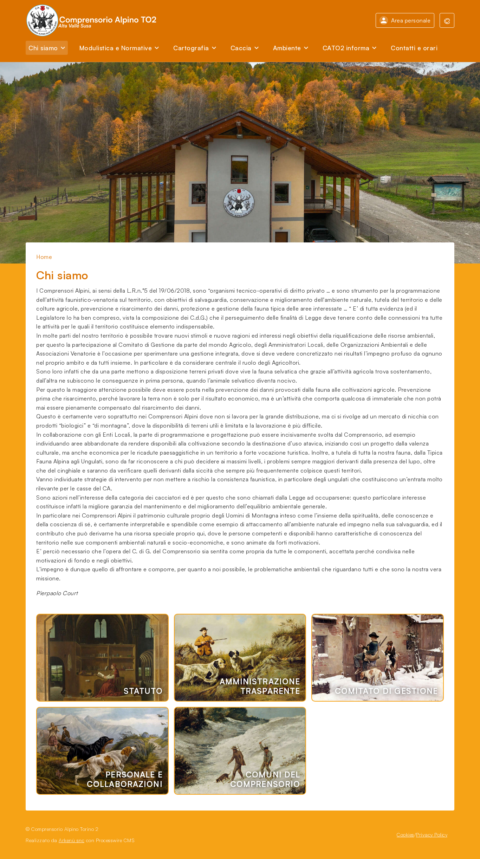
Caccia (241, 48)
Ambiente (287, 48)
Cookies (405, 835)
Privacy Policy (431, 835)
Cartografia (191, 48)
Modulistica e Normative (115, 48)
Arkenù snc (71, 840)
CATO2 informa (346, 48)
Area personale (410, 20)
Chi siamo (43, 48)
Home (44, 256)
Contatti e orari (414, 48)
